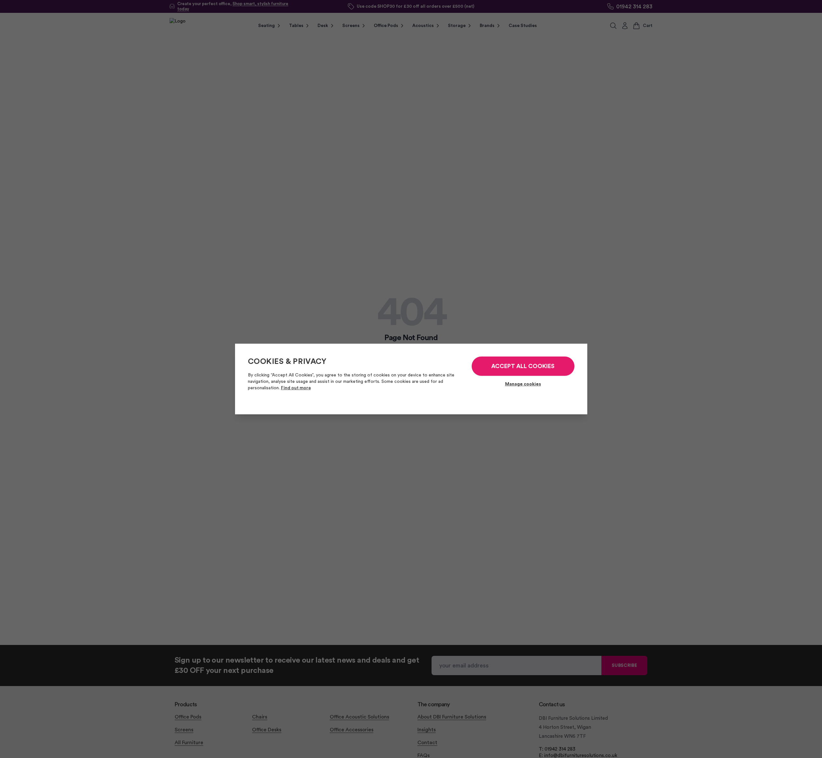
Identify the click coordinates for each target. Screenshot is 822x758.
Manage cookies (523, 384)
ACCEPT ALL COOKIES (523, 366)
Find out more (296, 388)
